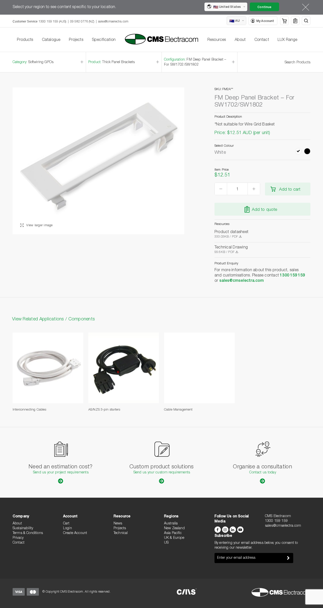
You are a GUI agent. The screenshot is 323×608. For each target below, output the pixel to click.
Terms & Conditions (28, 533)
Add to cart (289, 190)
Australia (171, 523)
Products (25, 40)
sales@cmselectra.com (113, 21)
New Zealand (174, 528)
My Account (265, 21)
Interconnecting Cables (29, 410)
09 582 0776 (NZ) (82, 21)
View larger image (39, 225)
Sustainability (23, 528)
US (166, 543)
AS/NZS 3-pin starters (104, 410)
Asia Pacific (173, 533)
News (118, 523)
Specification (104, 40)
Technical (121, 533)
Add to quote (264, 210)
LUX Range (287, 40)
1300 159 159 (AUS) (52, 21)
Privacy (18, 538)
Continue (264, 7)
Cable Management (178, 410)
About (240, 40)
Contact (261, 40)
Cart (66, 523)
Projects (76, 40)
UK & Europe (174, 538)
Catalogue (51, 40)
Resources (216, 40)
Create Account (75, 533)
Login (67, 528)
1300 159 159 (292, 276)
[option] (98, 160)
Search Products (297, 62)
